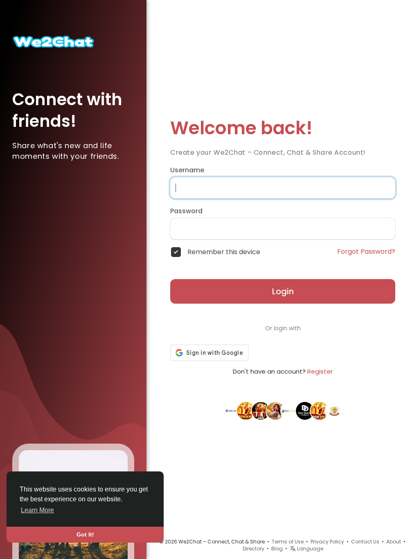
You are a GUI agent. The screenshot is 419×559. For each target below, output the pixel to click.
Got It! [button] (85, 534)
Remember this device (223, 252)
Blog (277, 548)
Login (283, 291)
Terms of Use (288, 541)
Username (187, 170)
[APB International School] (334, 410)
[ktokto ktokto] (261, 410)
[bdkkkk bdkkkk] (246, 410)
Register (320, 371)
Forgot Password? (366, 251)
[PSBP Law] (231, 410)
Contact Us (365, 541)
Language (309, 548)
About (393, 541)
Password (186, 211)
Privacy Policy (327, 541)
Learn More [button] (37, 510)
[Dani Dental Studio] (305, 410)
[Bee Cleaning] (290, 410)
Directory (253, 548)
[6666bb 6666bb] (275, 410)
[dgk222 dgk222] (320, 410)
